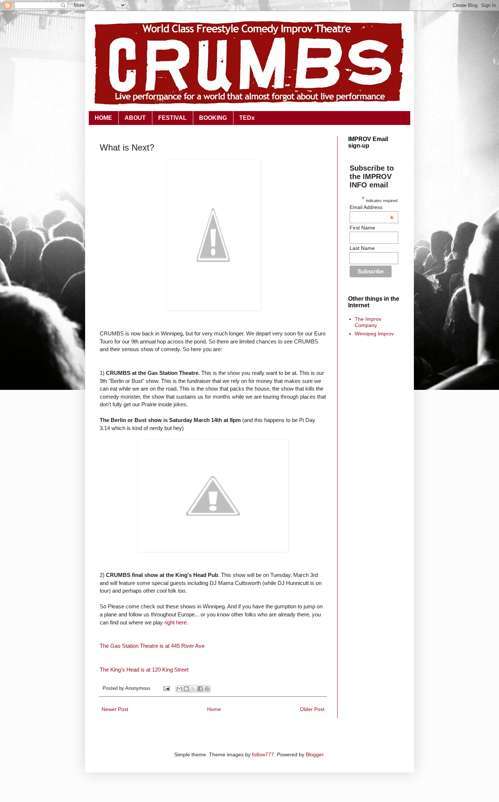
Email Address (371, 207)
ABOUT (135, 118)
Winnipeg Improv (374, 334)
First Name (362, 228)
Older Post (312, 709)
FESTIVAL (172, 118)
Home (214, 709)
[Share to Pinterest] (207, 688)
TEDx (247, 118)
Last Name (362, 248)
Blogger (314, 754)
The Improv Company (368, 322)
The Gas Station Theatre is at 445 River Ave (152, 646)
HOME (103, 118)
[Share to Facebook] (200, 688)
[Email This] (179, 688)
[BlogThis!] (186, 688)
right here (175, 622)
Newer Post (115, 709)
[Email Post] (166, 688)
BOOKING (213, 118)
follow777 (263, 754)
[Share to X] (193, 688)
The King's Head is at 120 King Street (144, 669)
